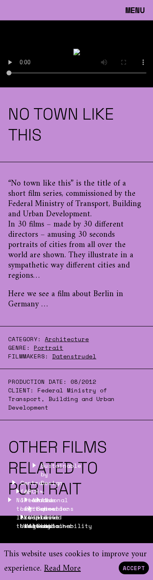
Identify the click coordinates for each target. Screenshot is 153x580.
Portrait (48, 347)
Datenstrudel (74, 356)
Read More (62, 569)
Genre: (19, 347)
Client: (23, 390)
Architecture (67, 339)
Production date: (39, 381)
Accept (134, 568)
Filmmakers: (28, 356)
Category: (24, 339)
